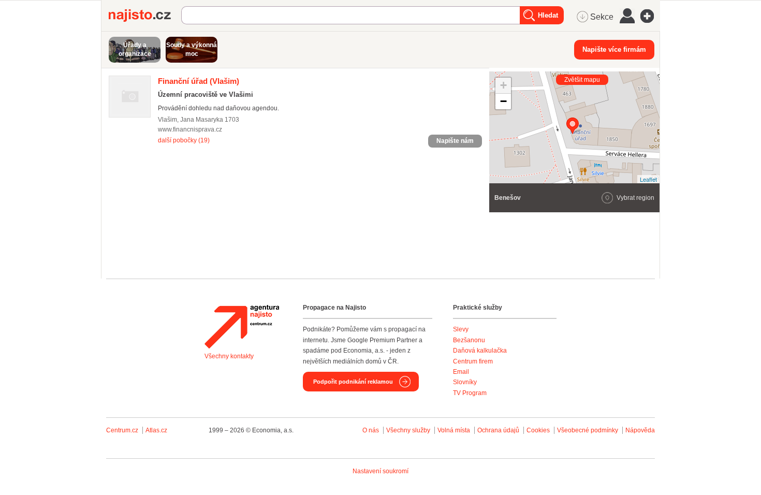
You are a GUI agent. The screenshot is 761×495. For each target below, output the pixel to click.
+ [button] (503, 85)
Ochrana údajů (498, 430)
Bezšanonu (469, 340)
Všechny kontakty (229, 356)
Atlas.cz (156, 430)
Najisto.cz (145, 15)
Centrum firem (473, 361)
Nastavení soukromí (380, 471)
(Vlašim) (198, 81)
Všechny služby (409, 430)
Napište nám (455, 140)
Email (461, 371)
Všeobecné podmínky (587, 430)
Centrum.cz (122, 430)
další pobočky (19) (184, 140)
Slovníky (465, 382)
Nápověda (640, 430)
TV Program (470, 393)
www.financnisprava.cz (190, 129)
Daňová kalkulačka (480, 350)
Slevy (461, 329)
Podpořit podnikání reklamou (353, 381)
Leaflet (648, 179)
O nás (370, 430)
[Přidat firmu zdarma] (650, 16)
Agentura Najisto (241, 326)
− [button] (503, 101)
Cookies (538, 430)
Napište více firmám (614, 49)
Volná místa (453, 430)
